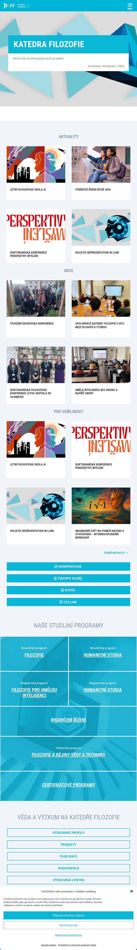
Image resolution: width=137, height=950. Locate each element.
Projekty (68, 844)
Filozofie (34, 655)
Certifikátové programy (68, 785)
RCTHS (70, 590)
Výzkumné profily (68, 832)
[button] (131, 891)
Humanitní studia (103, 655)
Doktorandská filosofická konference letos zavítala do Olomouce (30, 393)
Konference (68, 868)
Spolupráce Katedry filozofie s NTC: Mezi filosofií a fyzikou (100, 325)
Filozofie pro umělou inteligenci (34, 692)
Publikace (68, 856)
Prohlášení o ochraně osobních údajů (77, 944)
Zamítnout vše (68, 925)
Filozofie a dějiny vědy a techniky (68, 754)
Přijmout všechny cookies (69, 915)
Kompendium (69, 566)
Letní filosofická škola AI (28, 189)
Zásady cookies (48, 944)
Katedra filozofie (49, 44)
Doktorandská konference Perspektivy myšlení (28, 254)
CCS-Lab (70, 602)
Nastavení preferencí (68, 935)
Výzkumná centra (68, 880)
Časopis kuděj (70, 578)
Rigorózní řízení (68, 720)
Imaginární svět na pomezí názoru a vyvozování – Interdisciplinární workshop (99, 534)
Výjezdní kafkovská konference (32, 323)
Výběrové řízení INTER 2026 (93, 189)
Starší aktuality (114, 552)
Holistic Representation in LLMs (97, 252)
